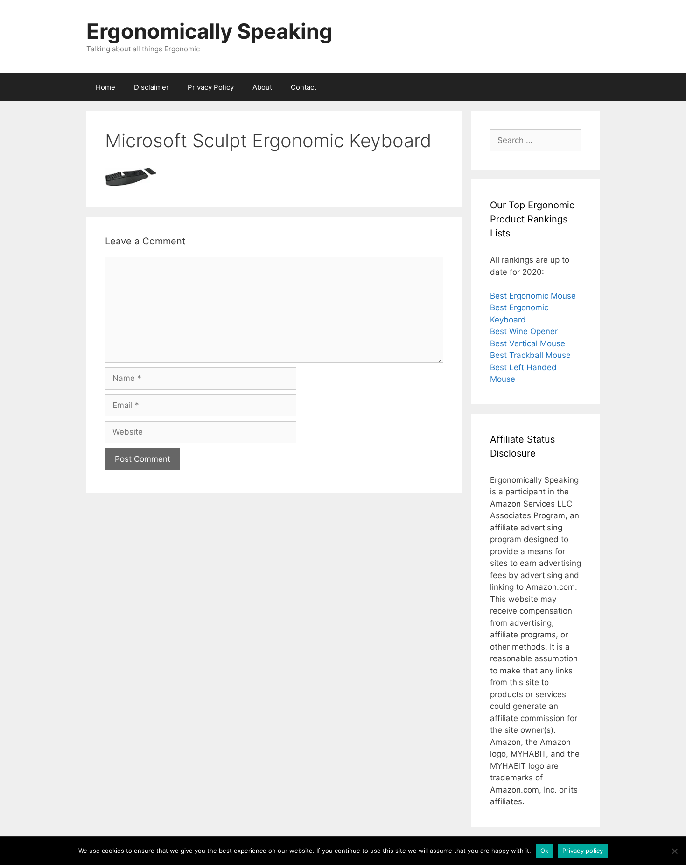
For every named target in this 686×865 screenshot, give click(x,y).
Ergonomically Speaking (209, 31)
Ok (544, 850)
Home (105, 87)
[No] (674, 851)
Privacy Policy (211, 87)
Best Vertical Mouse (527, 343)
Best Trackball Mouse (530, 355)
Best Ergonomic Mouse (533, 295)
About (262, 87)
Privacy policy (582, 850)
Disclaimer (151, 87)
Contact (303, 87)
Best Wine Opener (524, 331)
